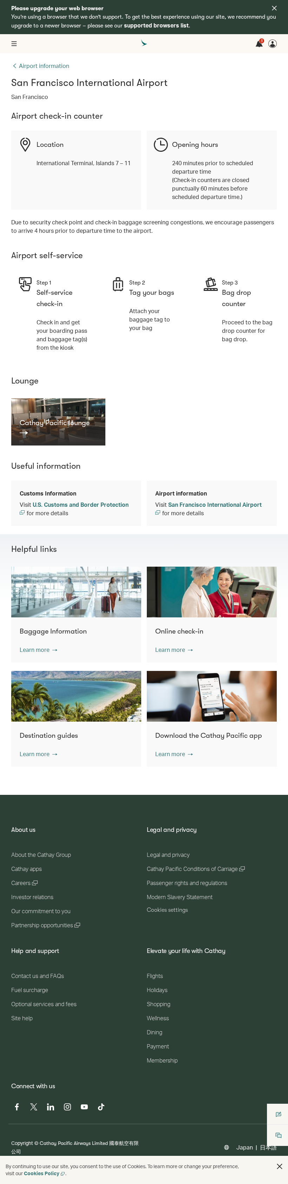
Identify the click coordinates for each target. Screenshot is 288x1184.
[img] (274, 8)
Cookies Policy (41, 1173)
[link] (58, 427)
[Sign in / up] (272, 43)
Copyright (22, 1143)
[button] (38, 650)
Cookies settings (167, 910)
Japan (244, 1147)
